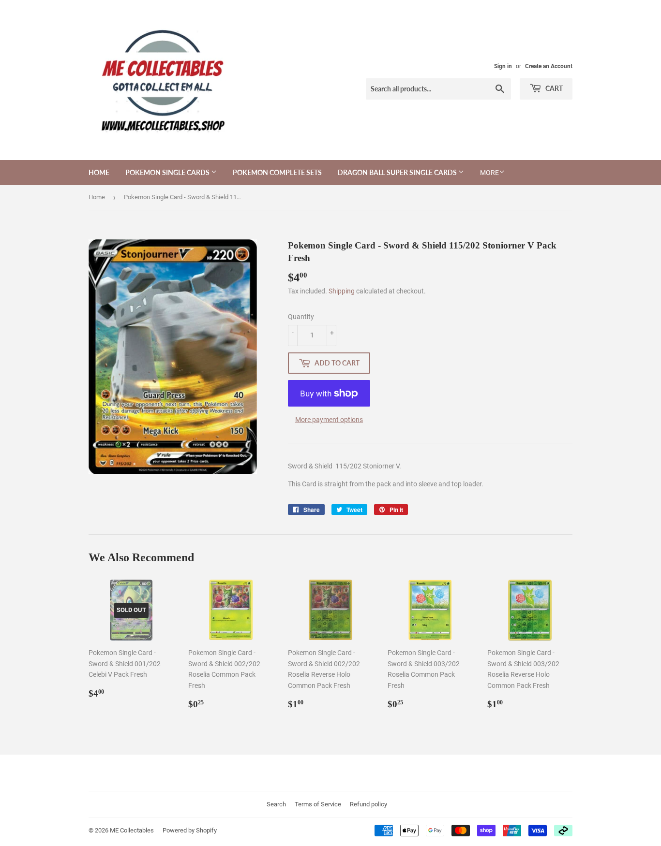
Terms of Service (318, 804)
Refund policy (368, 804)
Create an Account (548, 66)
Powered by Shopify (190, 830)
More (489, 172)
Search (276, 804)
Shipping (342, 291)
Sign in (503, 66)
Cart (553, 88)
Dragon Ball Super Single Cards (398, 172)
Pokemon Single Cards (168, 172)
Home (99, 172)
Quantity (301, 317)
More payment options (329, 419)
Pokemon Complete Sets (277, 172)
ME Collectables (132, 830)
